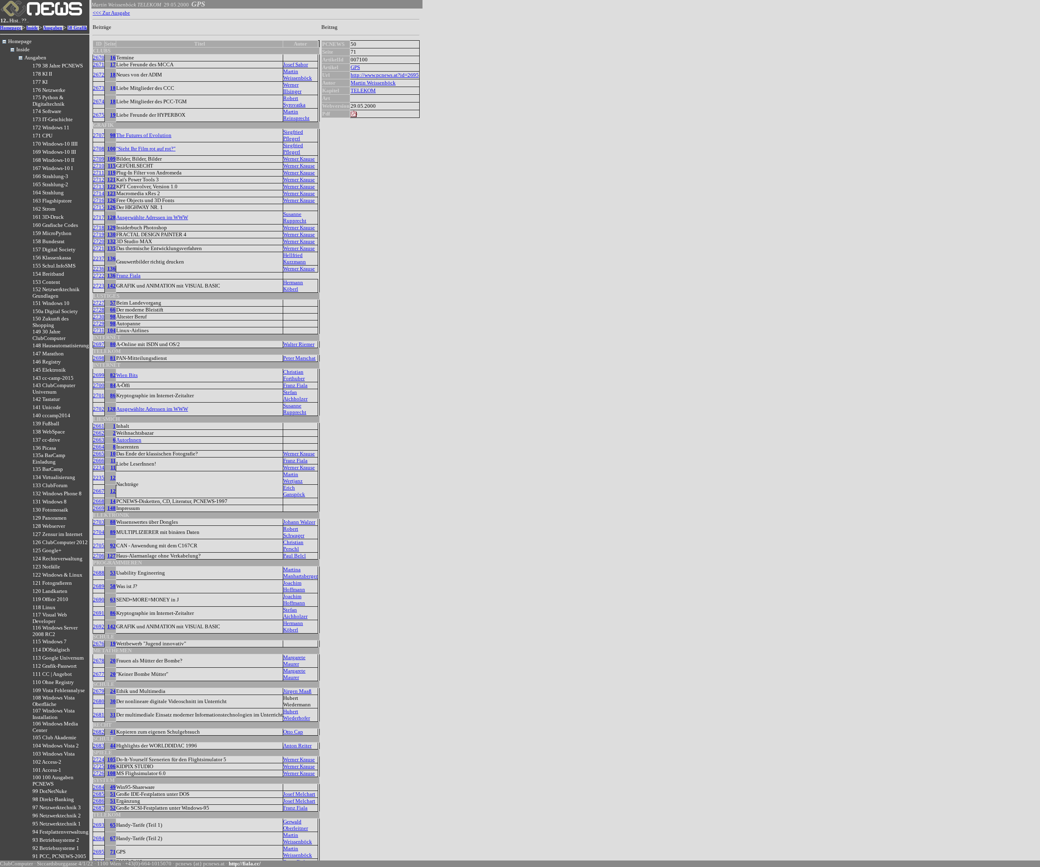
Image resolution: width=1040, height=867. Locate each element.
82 (113, 375)
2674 (98, 101)
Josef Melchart (299, 794)
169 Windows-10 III (54, 152)
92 (113, 545)
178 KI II (42, 74)
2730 (98, 317)
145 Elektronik (49, 370)
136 (111, 258)
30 (113, 701)
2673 (98, 88)
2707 (98, 135)
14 (113, 501)
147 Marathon (48, 354)
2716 (98, 200)
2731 (98, 330)
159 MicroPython (52, 233)
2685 (98, 794)
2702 (98, 409)
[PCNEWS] (41, 14)
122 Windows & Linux (57, 575)
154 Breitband (48, 274)
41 (113, 732)
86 (113, 395)
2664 (98, 447)
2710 (98, 166)
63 (113, 600)
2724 (98, 759)
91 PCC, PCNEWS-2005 (59, 856)
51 (113, 794)
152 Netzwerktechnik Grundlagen (56, 292)
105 (111, 759)
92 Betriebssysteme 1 (55, 848)
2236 (98, 269)
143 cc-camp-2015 (53, 378)
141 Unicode (46, 407)
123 (111, 193)
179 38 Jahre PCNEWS (57, 66)
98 (113, 135)
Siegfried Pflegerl (293, 135)
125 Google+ (46, 550)
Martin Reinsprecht (296, 115)
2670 (98, 57)
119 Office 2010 (50, 599)
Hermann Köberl (293, 285)
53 (113, 573)
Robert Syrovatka (294, 101)
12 (113, 478)
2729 (98, 323)
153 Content (46, 282)
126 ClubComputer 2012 (60, 542)
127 (111, 556)
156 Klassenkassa (51, 258)
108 (111, 773)
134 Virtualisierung (53, 477)
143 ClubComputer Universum (53, 388)
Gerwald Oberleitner (295, 825)
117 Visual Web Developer (49, 618)
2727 (98, 303)
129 (111, 227)
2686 (98, 801)
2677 (98, 674)
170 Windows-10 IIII (55, 144)
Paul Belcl (294, 556)
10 (113, 454)
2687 (98, 808)
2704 (98, 532)
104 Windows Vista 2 (55, 746)
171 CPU (42, 136)
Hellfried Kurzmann (294, 258)
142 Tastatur (46, 399)
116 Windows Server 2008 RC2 (55, 631)
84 (113, 385)
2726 (98, 773)
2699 (98, 375)
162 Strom (43, 209)
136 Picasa (44, 448)
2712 (98, 179)
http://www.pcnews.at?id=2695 (385, 75)
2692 (98, 626)
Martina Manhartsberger (300, 572)
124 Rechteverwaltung (57, 558)
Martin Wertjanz (293, 477)
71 (113, 852)
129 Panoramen (49, 518)
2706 (98, 556)
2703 (98, 522)
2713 (98, 186)
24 (113, 691)
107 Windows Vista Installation (53, 714)
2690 (98, 600)
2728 (98, 310)
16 (113, 57)
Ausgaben (52, 28)
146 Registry (46, 362)
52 (113, 808)
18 (113, 75)
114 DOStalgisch (51, 650)
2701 (98, 395)
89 (113, 532)
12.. (4, 20)
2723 (98, 286)
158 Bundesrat (48, 241)
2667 (98, 491)
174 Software (46, 111)
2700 (98, 385)
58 (113, 586)
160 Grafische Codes (55, 225)
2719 (98, 234)
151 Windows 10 (50, 303)
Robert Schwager (293, 532)
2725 (98, 766)
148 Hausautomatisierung (60, 345)
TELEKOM (363, 90)
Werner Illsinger (292, 88)
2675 (98, 115)
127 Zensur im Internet (57, 534)
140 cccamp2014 (51, 415)
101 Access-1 (46, 770)
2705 (98, 545)
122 (111, 186)
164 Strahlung (48, 193)
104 (111, 330)
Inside (32, 28)
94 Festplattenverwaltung (60, 832)
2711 (98, 173)
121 (111, 179)
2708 (98, 149)
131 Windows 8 (49, 502)
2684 (98, 787)
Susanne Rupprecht (294, 217)
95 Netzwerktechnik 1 (56, 824)
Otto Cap (293, 732)
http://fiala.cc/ (245, 863)
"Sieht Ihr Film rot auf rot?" (146, 149)
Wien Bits (127, 375)
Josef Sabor (295, 64)
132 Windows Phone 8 (57, 493)
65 (113, 825)
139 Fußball (45, 423)
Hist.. (15, 20)
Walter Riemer (298, 344)
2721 (98, 248)
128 (111, 217)
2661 (98, 426)
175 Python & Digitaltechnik (48, 100)
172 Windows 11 (50, 127)
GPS (355, 67)
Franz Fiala (128, 275)
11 (113, 460)
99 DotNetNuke (49, 791)
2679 (98, 691)
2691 (98, 613)
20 (113, 661)
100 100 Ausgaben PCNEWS (53, 780)
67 (113, 838)
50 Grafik (77, 28)
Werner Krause (299, 159)
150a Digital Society (55, 311)
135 (111, 248)
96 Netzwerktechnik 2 (56, 816)
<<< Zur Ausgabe (111, 13)
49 (113, 787)
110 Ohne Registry (53, 682)
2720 (98, 241)
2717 (98, 217)
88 (113, 522)
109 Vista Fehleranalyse (58, 690)
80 (113, 344)
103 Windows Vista (53, 754)
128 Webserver (48, 526)
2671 (98, 64)
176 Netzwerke (48, 90)
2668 (98, 501)
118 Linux (44, 607)
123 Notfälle (46, 567)
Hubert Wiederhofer (296, 714)
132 (111, 241)
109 (111, 159)
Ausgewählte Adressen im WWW (152, 217)
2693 (98, 825)
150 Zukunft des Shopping (50, 322)
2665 (98, 454)
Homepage (10, 28)
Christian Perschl (293, 545)
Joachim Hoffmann (294, 586)
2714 (98, 193)
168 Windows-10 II (53, 160)
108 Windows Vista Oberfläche (53, 701)
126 (111, 200)
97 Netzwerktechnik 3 (56, 807)
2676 (98, 643)
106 (111, 766)
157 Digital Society (54, 249)
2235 (98, 478)
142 (111, 286)
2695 (98, 852)
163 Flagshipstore (52, 201)
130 (111, 234)
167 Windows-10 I (52, 168)
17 (113, 64)
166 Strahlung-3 (50, 176)
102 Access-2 (46, 762)
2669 (98, 508)
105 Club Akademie (54, 737)
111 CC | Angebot (52, 674)
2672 (98, 75)
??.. (25, 20)
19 (113, 115)
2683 (98, 746)
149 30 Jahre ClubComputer (48, 335)
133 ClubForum (49, 485)
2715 (98, 207)
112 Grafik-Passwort (54, 666)
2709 (98, 159)
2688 (98, 573)
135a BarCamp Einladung (48, 458)
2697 (98, 344)
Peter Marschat (299, 358)
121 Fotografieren (52, 583)
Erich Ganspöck (294, 491)
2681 (98, 715)
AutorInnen (128, 440)
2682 (98, 732)
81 (113, 358)
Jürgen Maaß (297, 691)
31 (113, 715)
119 (112, 173)
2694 (98, 838)
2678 (98, 661)
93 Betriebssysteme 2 (55, 840)
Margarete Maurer (294, 660)
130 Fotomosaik (50, 510)
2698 (98, 358)
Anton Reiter (297, 746)
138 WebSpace (48, 432)
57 (113, 303)
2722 (98, 275)
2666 (98, 460)
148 (111, 508)
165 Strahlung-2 (50, 184)
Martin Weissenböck (297, 74)
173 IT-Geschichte (52, 119)
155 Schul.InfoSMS (54, 266)
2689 (98, 586)
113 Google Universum (58, 658)
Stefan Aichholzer (295, 395)
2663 (98, 440)
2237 (98, 258)
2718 (98, 227)
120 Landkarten (49, 591)
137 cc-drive (46, 440)
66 (113, 310)
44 (113, 746)
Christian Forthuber (294, 375)
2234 (98, 467)
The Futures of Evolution (143, 135)
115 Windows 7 (49, 641)
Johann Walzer (299, 522)
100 (111, 149)
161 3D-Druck (48, 217)
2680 (98, 701)
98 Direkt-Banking (53, 799)
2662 (98, 433)
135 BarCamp (47, 469)
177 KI (40, 82)
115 (112, 166)
